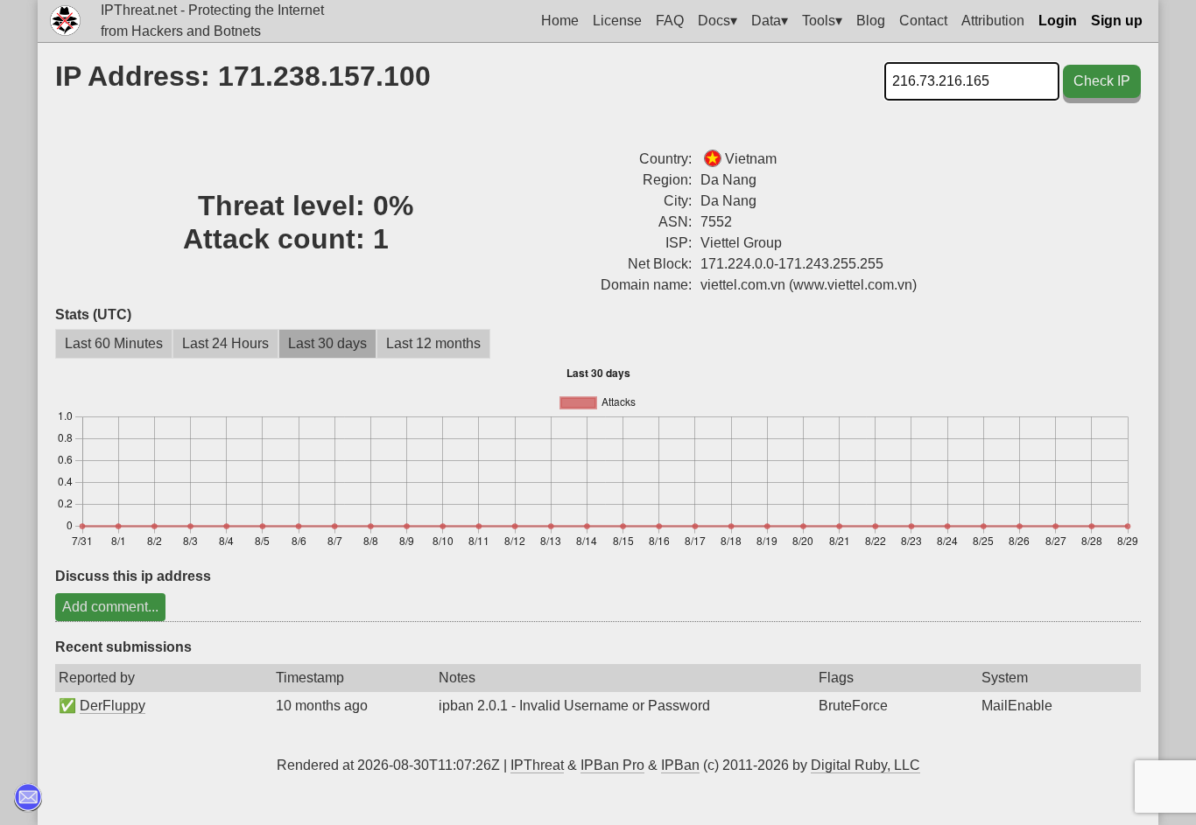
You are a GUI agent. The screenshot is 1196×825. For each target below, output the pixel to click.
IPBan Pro (612, 765)
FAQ (670, 20)
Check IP (1101, 80)
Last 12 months (433, 343)
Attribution (992, 20)
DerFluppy (112, 705)
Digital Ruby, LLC (865, 765)
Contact (923, 20)
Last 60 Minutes (114, 343)
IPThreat (537, 765)
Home (560, 20)
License (617, 20)
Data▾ (769, 20)
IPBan (680, 765)
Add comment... (110, 606)
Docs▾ (717, 20)
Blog (870, 20)
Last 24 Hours (225, 343)
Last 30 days (327, 343)
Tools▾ (822, 20)
